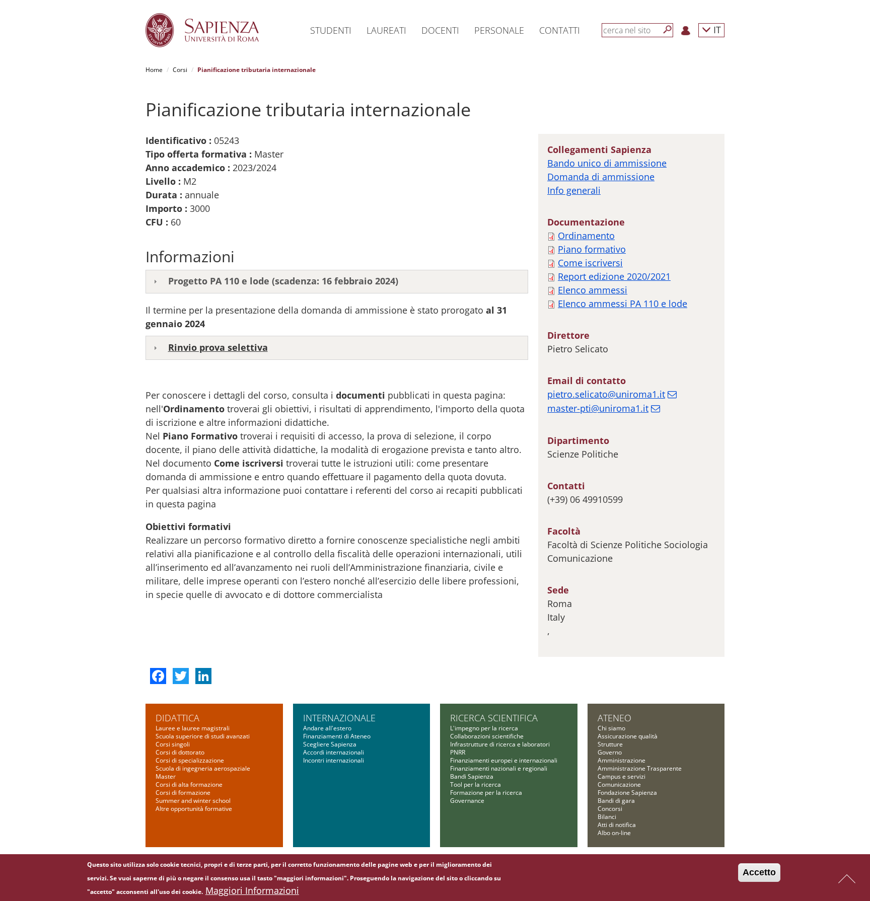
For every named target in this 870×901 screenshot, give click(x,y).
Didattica (177, 718)
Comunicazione (619, 784)
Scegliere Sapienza (329, 744)
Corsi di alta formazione (189, 784)
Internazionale (339, 718)
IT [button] (716, 29)
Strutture (610, 744)
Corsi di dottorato (180, 752)
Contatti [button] (559, 30)
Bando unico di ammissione (607, 163)
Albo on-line (614, 833)
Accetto (759, 872)
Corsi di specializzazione (190, 760)
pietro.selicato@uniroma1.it (606, 394)
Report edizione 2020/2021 (614, 276)
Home (154, 69)
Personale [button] (499, 30)
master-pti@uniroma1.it (597, 408)
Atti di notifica (617, 824)
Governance (467, 800)
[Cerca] (668, 30)
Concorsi (610, 808)
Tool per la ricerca (475, 784)
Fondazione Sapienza (627, 792)
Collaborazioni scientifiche (487, 736)
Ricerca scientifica (494, 718)
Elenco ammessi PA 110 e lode (622, 303)
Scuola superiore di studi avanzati (203, 736)
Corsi (180, 69)
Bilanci (607, 816)
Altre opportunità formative (194, 808)
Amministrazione (621, 760)
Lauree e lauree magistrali (193, 728)
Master (166, 776)
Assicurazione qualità (628, 736)
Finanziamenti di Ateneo (337, 736)
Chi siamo (611, 728)
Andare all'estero (327, 728)
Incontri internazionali (333, 760)
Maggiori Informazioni (252, 890)
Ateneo (614, 718)
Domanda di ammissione (601, 177)
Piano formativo (592, 249)
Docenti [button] (440, 30)
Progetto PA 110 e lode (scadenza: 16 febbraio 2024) (283, 281)
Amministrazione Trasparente (640, 768)
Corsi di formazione (183, 792)
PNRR (457, 752)
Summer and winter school (193, 800)
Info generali (574, 190)
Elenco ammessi (592, 290)
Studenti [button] (330, 30)
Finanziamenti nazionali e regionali (498, 768)
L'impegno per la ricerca (484, 728)
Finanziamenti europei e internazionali (503, 760)
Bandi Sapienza (471, 776)
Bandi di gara (616, 800)
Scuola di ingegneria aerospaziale (203, 768)
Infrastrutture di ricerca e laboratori (500, 744)
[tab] (337, 282)
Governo (610, 752)
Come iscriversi (590, 263)
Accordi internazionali (333, 752)
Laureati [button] (386, 30)
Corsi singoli (173, 744)
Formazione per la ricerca (486, 792)
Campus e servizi (621, 776)
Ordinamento (586, 236)
